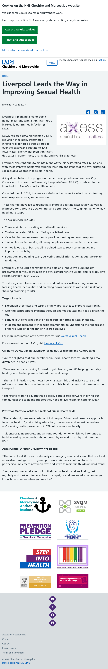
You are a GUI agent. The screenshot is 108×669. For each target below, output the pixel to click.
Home (5, 75)
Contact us (7, 639)
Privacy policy (9, 648)
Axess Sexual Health (73, 336)
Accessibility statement (14, 634)
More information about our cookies (25, 50)
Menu (52, 62)
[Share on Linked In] (103, 113)
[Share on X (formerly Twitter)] (95, 113)
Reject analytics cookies (19, 39)
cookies (101, 60)
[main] (54, 285)
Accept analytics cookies (20, 29)
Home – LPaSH (53, 343)
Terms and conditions (13, 652)
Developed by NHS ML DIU (16, 662)
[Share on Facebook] (88, 113)
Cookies (6, 643)
